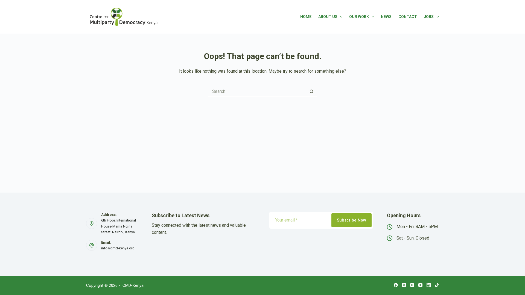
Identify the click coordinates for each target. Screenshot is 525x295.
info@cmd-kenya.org (118, 248)
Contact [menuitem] (407, 16)
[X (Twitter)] (404, 285)
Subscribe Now (351, 220)
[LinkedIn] (429, 285)
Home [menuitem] (305, 16)
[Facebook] (396, 285)
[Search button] (311, 91)
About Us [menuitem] (327, 16)
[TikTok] (437, 285)
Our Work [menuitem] (359, 16)
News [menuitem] (386, 16)
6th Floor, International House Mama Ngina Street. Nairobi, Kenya (118, 226)
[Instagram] (412, 285)
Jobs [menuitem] (429, 16)
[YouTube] (420, 285)
